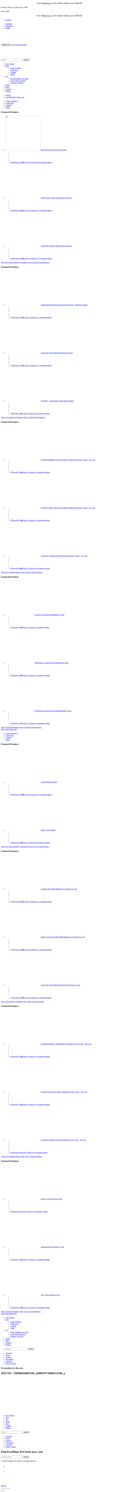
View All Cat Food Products (38, 847)
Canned (8, 105)
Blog (7, 87)
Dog (7, 66)
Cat (7, 77)
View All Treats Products (10, 727)
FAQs (8, 1355)
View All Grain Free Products (12, 417)
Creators (9, 1362)
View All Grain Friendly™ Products (14, 262)
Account (9, 1353)
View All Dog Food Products (39, 262)
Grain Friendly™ (12, 101)
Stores (8, 85)
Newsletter (9, 1359)
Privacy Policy (11, 1364)
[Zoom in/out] (9, 1488)
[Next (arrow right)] (4, 1490)
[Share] (4, 1488)
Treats (8, 108)
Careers (8, 1357)
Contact (8, 89)
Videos (8, 91)
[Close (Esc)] (2, 1488)
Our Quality (10, 64)
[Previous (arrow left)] (2, 1490)
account (8, 20)
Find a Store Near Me (9, 729)
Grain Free (9, 103)
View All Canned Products (11, 572)
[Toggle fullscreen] (6, 1488)
